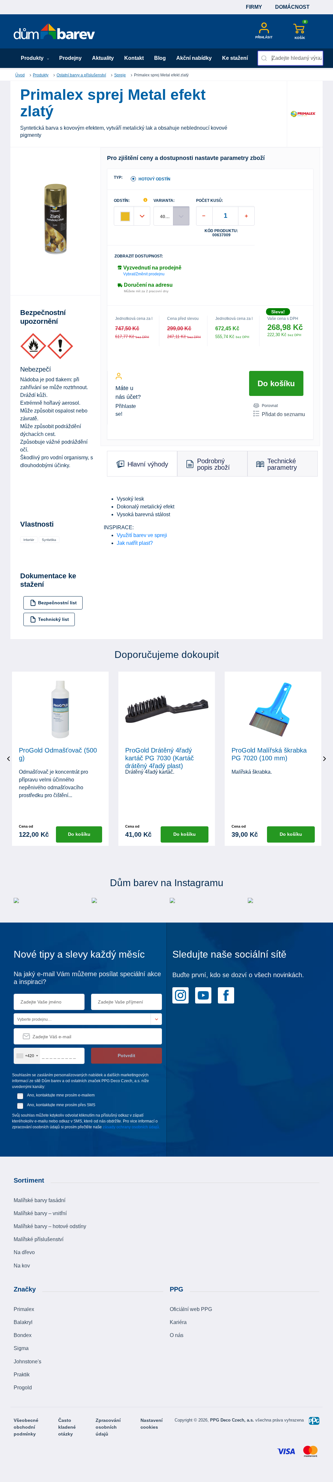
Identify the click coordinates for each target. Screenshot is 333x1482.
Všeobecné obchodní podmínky (26, 1427)
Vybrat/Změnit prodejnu (144, 274)
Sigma (21, 1348)
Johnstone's (27, 1361)
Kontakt (134, 58)
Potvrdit (126, 1055)
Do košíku (276, 383)
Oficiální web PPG (191, 1309)
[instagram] (180, 994)
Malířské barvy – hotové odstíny (50, 1226)
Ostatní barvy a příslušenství (81, 75)
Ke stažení (235, 58)
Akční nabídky (194, 58)
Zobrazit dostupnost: (138, 256)
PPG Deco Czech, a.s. (232, 1420)
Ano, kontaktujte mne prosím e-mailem (61, 1095)
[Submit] (265, 58)
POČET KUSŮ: (209, 201)
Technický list (53, 619)
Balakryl (23, 1322)
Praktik (22, 1374)
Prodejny (70, 58)
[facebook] (226, 994)
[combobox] (290, 58)
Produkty (33, 58)
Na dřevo (24, 1252)
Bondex (23, 1335)
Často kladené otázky (67, 1427)
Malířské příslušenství (38, 1239)
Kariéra (178, 1322)
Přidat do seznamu (283, 414)
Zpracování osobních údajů (108, 1427)
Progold (23, 1387)
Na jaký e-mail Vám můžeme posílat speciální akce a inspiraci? (87, 977)
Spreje (120, 75)
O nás (176, 1335)
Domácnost (292, 7)
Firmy (254, 7)
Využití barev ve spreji (142, 535)
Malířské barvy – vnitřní (40, 1213)
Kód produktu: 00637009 (221, 233)
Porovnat (270, 405)
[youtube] (203, 994)
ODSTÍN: (122, 201)
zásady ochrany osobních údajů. (131, 1127)
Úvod (20, 75)
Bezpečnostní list (57, 602)
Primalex (24, 1309)
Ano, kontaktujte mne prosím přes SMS (61, 1105)
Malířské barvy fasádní (39, 1200)
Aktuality (103, 58)
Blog (160, 58)
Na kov (22, 1265)
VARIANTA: (164, 201)
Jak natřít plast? (135, 543)
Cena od (26, 826)
